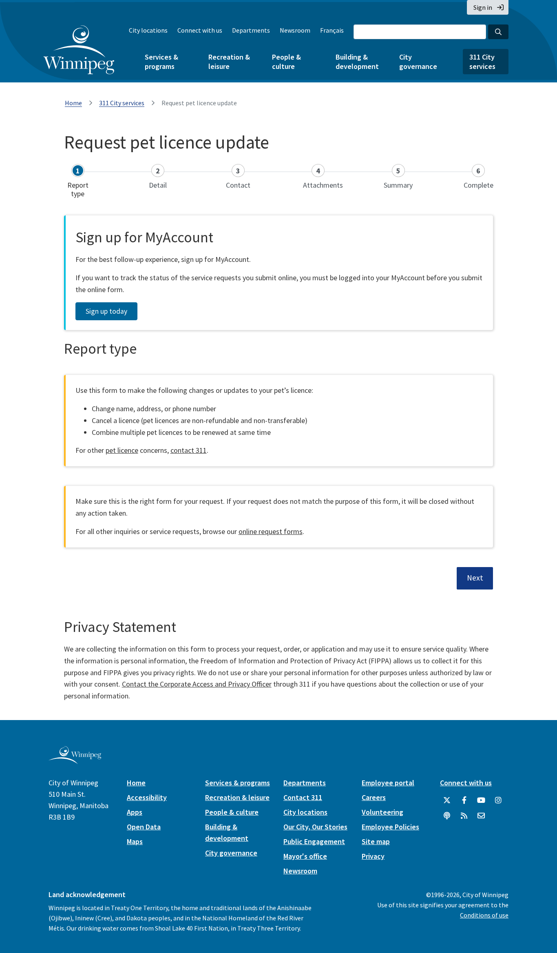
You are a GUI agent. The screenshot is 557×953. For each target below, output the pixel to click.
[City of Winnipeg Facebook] (464, 800)
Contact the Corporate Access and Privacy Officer (197, 684)
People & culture (286, 61)
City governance (418, 61)
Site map (376, 841)
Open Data (144, 826)
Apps (134, 812)
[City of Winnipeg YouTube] (481, 800)
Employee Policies (390, 826)
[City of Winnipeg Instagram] (498, 800)
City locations (148, 30)
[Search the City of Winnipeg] (498, 31)
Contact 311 (302, 797)
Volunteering (382, 812)
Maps (135, 841)
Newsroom (295, 30)
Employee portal (388, 782)
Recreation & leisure (229, 61)
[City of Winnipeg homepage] (75, 760)
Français (332, 30)
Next (475, 578)
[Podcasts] (447, 816)
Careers (374, 797)
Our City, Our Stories (315, 826)
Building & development (357, 61)
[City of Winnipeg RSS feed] (464, 816)
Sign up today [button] (106, 311)
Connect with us (199, 30)
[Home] (79, 49)
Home (73, 103)
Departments (251, 30)
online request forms (271, 531)
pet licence (122, 450)
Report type (100, 349)
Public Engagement (314, 841)
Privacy (373, 856)
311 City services (482, 61)
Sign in (482, 7)
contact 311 (188, 450)
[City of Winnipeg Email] (481, 816)
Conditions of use (484, 915)
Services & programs (161, 61)
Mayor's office (305, 856)
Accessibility (147, 797)
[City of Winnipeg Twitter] (447, 800)
